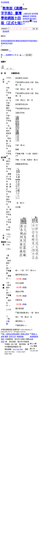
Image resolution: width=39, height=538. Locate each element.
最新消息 (27, 14)
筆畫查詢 (10, 41)
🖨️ (20, 55)
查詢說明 (5, 31)
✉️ (23, 55)
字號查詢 (30, 41)
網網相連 (20, 337)
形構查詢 (17, 41)
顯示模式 (33, 19)
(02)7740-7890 (18, 349)
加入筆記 (28, 55)
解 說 (4, 55)
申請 (24, 279)
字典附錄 (33, 16)
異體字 (9, 55)
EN (24, 23)
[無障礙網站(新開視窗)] (34, 339)
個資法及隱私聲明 (13, 334)
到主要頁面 (5, 2)
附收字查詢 (8, 43)
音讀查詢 (24, 41)
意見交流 (12, 337)
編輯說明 (26, 16)
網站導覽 (26, 21)
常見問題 (34, 14)
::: (23, 14)
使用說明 (26, 19)
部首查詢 (4, 41)
